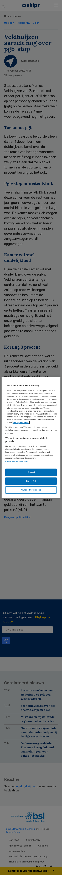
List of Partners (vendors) (17, 461)
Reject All (31, 481)
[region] (31, 437)
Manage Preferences (31, 490)
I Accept (31, 472)
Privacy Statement (21, 423)
